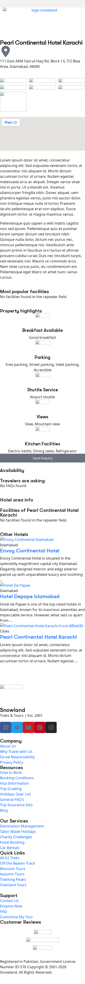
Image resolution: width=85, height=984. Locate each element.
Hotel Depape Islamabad (30, 596)
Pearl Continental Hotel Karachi (38, 637)
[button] (42, 3)
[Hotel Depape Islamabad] (42, 585)
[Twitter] (17, 727)
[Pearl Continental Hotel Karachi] (42, 626)
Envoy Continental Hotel (29, 551)
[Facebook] (5, 727)
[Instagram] (51, 727)
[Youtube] (28, 727)
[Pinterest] (39, 727)
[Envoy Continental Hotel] (42, 539)
